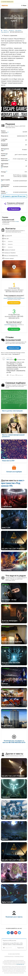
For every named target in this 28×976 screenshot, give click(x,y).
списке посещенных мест (10, 324)
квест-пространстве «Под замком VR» (13, 483)
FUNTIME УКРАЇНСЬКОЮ (7, 1)
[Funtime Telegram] (9, 932)
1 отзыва (17, 221)
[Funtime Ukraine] (5, 5)
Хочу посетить (14, 302)
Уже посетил (14, 329)
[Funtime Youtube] (16, 932)
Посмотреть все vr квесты (14, 917)
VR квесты (11, 30)
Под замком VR (5, 32)
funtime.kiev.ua (20, 964)
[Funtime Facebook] (12, 932)
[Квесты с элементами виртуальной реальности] (14, 423)
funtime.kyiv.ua (9, 956)
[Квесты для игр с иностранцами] (14, 399)
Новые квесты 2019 (8, 460)
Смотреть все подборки (14, 471)
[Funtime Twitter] (19, 932)
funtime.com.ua (18, 956)
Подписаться (20, 947)
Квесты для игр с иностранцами (12, 411)
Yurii (7, 359)
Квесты (5, 30)
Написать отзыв (14, 348)
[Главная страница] (1, 30)
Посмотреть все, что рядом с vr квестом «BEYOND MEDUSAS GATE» (14, 741)
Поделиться (15, 209)
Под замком (18, 30)
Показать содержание (10, 35)
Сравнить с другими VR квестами (15, 196)
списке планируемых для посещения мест (14, 298)
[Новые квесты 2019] (14, 449)
